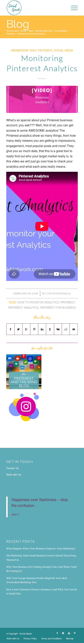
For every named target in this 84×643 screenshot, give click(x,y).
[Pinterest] (75, 633)
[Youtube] (69, 633)
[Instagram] (63, 633)
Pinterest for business (58, 307)
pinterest (68, 302)
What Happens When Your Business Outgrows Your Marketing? (41, 548)
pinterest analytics (23, 307)
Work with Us (13, 474)
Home (23, 30)
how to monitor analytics (38, 302)
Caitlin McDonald (58, 293)
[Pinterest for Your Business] (23, 406)
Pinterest (10, 33)
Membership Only (44, 30)
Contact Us (12, 468)
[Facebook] (57, 633)
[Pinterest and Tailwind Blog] (23, 371)
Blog (17, 24)
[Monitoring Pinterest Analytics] (42, 99)
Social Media (61, 30)
